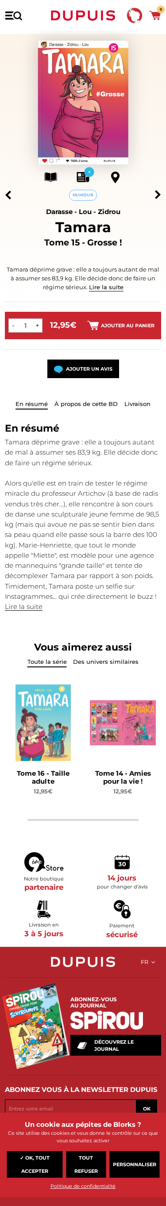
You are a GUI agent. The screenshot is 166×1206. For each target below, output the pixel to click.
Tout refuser (86, 1164)
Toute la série (47, 661)
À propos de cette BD (86, 403)
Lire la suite (106, 287)
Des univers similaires (106, 661)
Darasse (59, 211)
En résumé (31, 403)
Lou (85, 211)
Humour (83, 194)
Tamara (83, 227)
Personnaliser (134, 1164)
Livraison (137, 403)
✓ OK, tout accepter (35, 1164)
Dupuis (83, 15)
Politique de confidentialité (83, 1186)
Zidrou (109, 211)
